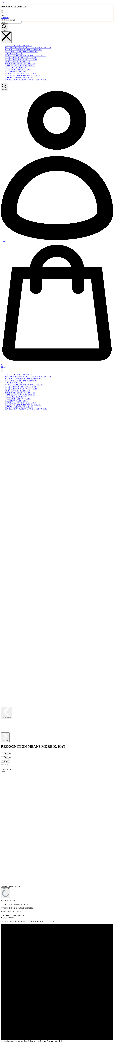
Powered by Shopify (23, 1039)
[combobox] (11, 22)
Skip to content (6, 2)
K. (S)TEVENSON (11, 1039)
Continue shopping (8, 20)
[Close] (2, 11)
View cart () (5, 18)
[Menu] (2, 370)
